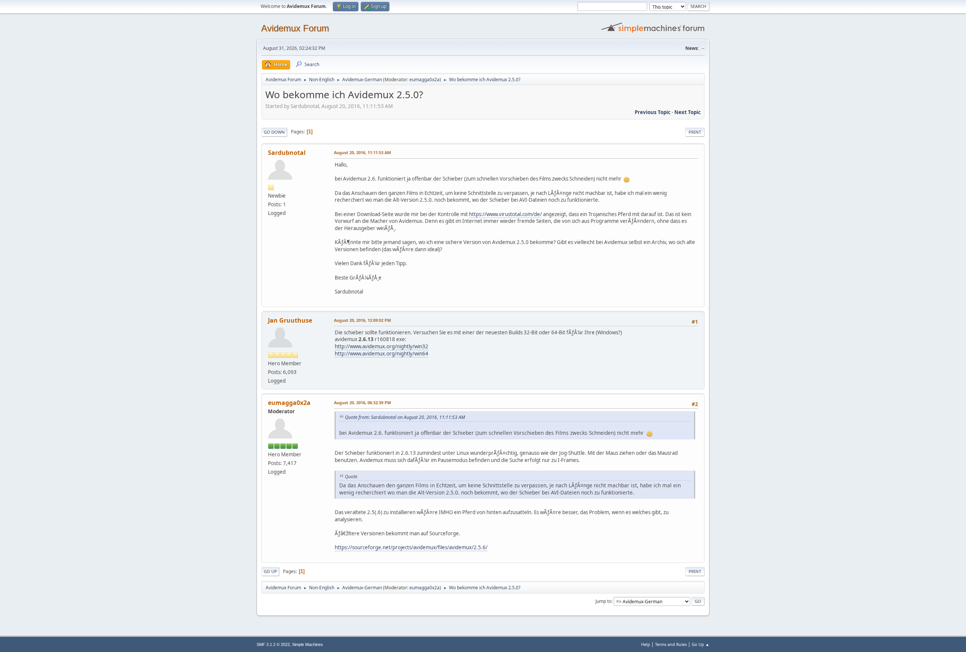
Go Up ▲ (700, 644)
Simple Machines (307, 644)
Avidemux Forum (295, 28)
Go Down (274, 132)
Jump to (603, 601)
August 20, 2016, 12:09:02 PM (362, 320)
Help (645, 644)
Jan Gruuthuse (290, 320)
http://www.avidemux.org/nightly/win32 (381, 346)
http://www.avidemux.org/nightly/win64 (381, 353)
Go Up (270, 571)
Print (695, 132)
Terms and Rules (671, 644)
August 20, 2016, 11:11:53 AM (362, 152)
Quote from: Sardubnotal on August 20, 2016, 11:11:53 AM (405, 417)
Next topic (687, 112)
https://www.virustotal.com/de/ (505, 214)
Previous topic (653, 112)
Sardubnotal (287, 152)
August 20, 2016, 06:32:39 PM (362, 402)
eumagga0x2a (424, 79)
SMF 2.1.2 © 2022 (273, 644)
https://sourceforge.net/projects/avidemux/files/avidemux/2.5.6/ (411, 547)
